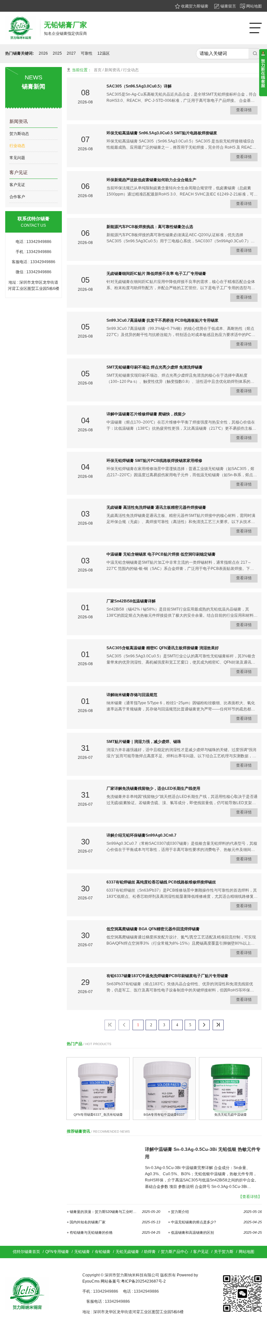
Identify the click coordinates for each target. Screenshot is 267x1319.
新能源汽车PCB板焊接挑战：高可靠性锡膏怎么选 (149, 226)
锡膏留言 (227, 6)
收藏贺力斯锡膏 (194, 6)
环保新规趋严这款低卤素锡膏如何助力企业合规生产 (151, 180)
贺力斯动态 (19, 133)
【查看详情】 (250, 1196)
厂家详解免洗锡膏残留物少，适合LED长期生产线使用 (153, 788)
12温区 (103, 53)
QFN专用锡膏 (57, 1251)
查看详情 (244, 110)
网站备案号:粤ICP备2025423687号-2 (133, 1281)
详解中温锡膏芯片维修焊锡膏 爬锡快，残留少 (146, 414)
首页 (98, 70)
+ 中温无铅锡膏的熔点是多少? (214, 1222)
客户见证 (18, 172)
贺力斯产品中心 (174, 1251)
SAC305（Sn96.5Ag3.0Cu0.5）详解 (139, 86)
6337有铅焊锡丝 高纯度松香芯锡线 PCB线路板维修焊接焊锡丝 (161, 882)
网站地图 (253, 6)
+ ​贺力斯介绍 (214, 1212)
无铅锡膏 (82, 1251)
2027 (71, 53)
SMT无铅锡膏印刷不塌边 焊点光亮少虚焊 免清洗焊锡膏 (154, 367)
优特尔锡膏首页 (26, 1251)
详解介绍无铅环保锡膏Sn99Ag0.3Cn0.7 (141, 835)
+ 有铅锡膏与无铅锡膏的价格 (113, 1232)
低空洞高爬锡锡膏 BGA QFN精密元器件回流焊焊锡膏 (153, 929)
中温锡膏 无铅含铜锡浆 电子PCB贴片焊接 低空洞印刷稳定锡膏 (161, 554)
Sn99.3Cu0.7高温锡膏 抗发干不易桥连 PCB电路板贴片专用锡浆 (162, 320)
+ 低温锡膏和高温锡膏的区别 (214, 1232)
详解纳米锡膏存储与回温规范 (131, 695)
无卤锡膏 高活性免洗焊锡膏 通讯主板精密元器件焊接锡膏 (156, 507)
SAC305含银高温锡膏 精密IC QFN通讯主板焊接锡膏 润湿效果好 (162, 648)
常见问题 (17, 157)
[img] (98, 1088)
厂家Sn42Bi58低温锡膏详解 (131, 601)
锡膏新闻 (33, 86)
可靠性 (86, 53)
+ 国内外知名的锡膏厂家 (113, 1222)
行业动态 (17, 145)
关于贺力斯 (223, 1251)
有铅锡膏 (102, 1251)
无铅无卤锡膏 (127, 1251)
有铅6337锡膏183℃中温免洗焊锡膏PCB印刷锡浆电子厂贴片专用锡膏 (167, 976)
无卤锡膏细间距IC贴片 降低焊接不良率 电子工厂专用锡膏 (156, 273)
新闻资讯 (18, 121)
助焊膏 (150, 1251)
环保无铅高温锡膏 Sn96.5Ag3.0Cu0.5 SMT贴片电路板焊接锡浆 (161, 133)
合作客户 (17, 197)
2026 (43, 53)
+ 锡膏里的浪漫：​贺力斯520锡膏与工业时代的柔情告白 (113, 1212)
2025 (57, 53)
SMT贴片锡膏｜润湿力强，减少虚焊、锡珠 (143, 741)
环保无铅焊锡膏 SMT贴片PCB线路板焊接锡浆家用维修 (154, 460)
